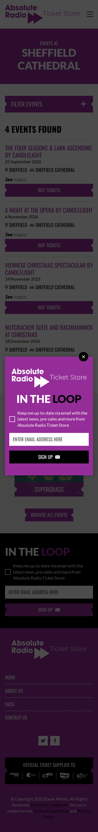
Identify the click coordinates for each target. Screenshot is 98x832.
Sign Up (49, 457)
